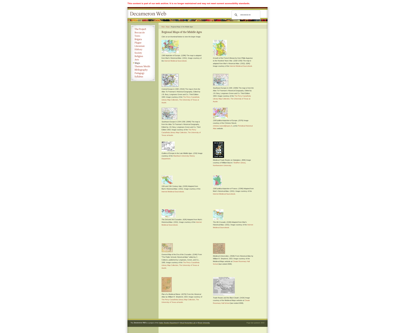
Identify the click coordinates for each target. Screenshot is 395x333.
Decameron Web (149, 14)
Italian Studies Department (168, 323)
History (143, 49)
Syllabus (143, 76)
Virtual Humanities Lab (188, 323)
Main (163, 27)
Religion (143, 56)
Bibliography (143, 69)
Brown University (204, 323)
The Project (143, 29)
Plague (143, 42)
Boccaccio (143, 32)
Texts (143, 36)
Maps (143, 63)
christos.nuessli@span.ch (222, 126)
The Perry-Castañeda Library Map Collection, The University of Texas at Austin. (180, 99)
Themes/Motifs (143, 66)
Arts (143, 59)
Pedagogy (143, 73)
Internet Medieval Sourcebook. (175, 61)
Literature (143, 46)
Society (143, 53)
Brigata (143, 39)
